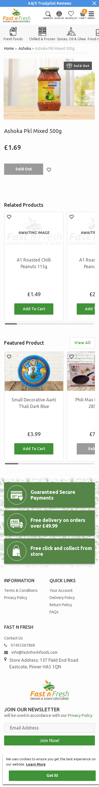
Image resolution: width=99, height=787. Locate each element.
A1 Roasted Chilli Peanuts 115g (34, 263)
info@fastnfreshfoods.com (34, 652)
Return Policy (61, 605)
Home (9, 48)
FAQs (54, 612)
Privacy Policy (15, 597)
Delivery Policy (62, 597)
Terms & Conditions (21, 590)
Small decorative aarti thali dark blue (34, 403)
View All (82, 343)
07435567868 (23, 645)
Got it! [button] (52, 775)
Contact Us (13, 638)
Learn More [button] (36, 764)
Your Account (61, 590)
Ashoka (24, 48)
